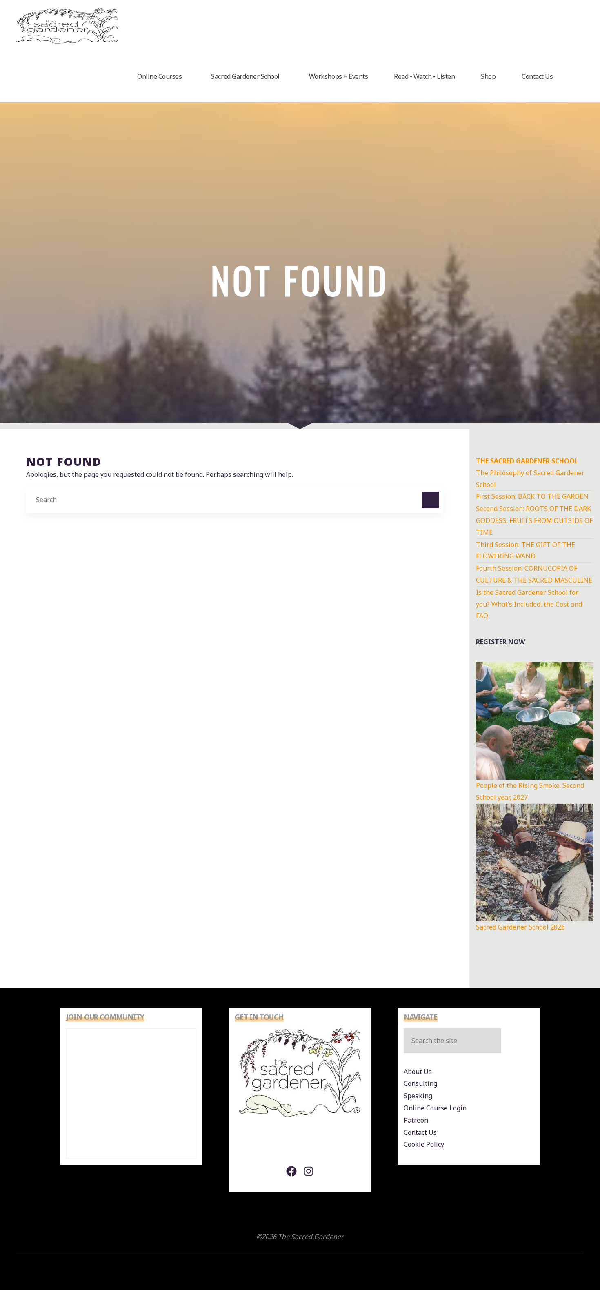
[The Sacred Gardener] (67, 25)
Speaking (418, 1095)
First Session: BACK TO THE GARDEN (532, 496)
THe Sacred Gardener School (527, 460)
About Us (418, 1071)
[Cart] (575, 76)
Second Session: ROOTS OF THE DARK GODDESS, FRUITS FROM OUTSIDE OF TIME (534, 520)
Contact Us (420, 1132)
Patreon (416, 1120)
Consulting (420, 1083)
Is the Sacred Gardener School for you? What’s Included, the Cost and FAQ (529, 604)
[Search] (430, 500)
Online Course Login (435, 1107)
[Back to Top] (568, 1258)
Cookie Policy (424, 1144)
